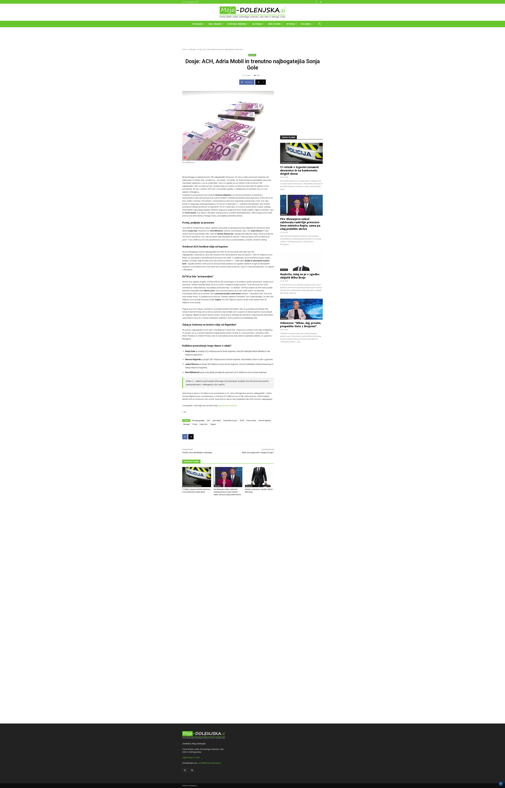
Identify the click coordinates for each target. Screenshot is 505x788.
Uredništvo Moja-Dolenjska (194, 743)
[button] (319, 24)
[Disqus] (228, 610)
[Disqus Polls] (228, 541)
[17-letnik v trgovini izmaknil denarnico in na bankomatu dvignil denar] (196, 477)
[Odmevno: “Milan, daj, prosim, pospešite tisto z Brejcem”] (301, 309)
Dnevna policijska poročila (192, 486)
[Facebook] (316, 2)
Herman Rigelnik (265, 420)
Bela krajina (215, 24)
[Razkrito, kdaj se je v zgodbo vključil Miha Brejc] (259, 477)
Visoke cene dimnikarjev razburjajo (197, 452)
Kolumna (305, 24)
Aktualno (217, 486)
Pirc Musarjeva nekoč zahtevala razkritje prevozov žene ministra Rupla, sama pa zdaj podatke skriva (227, 492)
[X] (321, 2)
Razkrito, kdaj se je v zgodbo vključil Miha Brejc (299, 276)
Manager (186, 424)
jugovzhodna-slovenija (227, 405)
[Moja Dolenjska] (252, 12)
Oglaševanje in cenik (191, 757)
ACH (208, 420)
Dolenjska (197, 24)
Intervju (290, 24)
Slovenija (257, 24)
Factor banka (251, 420)
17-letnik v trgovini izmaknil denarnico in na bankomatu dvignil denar (299, 170)
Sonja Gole (203, 424)
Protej (195, 424)
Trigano (213, 424)
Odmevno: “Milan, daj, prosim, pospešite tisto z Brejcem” (300, 324)
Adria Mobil (217, 420)
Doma (184, 49)
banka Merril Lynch (230, 420)
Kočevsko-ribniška (236, 24)
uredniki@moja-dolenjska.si (209, 763)
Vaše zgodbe (274, 24)
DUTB (242, 420)
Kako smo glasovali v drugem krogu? (258, 452)
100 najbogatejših (198, 420)
